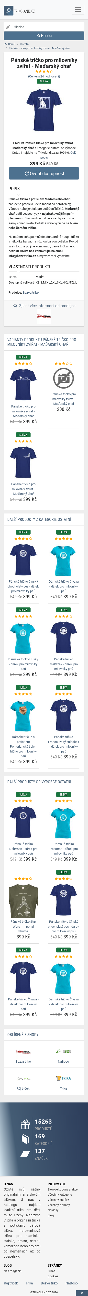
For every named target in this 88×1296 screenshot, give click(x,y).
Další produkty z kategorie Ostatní (39, 519)
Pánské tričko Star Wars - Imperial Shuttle (23, 926)
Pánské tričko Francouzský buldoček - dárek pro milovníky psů (63, 744)
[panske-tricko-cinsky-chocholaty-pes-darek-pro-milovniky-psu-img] (23, 559)
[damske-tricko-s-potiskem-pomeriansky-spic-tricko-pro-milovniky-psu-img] (23, 714)
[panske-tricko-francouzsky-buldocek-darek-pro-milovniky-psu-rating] (63, 694)
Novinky (53, 1210)
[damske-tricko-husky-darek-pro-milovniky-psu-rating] (23, 616)
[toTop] (82, 1293)
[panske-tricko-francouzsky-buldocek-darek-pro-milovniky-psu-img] (63, 714)
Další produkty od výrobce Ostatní (39, 782)
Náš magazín (13, 1271)
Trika (29, 1283)
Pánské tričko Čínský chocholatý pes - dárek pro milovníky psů (23, 586)
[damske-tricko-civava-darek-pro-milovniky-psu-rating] (63, 538)
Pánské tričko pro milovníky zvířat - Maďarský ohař (23, 411)
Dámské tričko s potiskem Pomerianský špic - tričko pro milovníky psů (23, 746)
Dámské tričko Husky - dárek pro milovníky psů (23, 664)
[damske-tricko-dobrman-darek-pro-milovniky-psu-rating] (63, 801)
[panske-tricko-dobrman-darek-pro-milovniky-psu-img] (23, 821)
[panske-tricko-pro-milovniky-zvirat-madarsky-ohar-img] (23, 384)
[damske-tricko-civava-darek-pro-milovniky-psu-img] (63, 559)
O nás (51, 1271)
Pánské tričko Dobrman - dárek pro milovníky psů (23, 848)
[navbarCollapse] (78, 10)
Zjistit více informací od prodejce (46, 305)
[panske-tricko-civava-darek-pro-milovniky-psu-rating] (23, 956)
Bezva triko (31, 292)
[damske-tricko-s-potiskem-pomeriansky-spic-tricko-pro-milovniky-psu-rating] (23, 694)
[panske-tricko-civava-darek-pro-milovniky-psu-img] (23, 977)
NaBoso (72, 1283)
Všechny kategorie (60, 1194)
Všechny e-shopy (59, 1205)
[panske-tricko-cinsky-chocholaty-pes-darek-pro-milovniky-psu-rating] (23, 538)
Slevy (51, 1215)
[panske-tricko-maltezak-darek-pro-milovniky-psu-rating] (63, 616)
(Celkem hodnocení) (44, 76)
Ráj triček (11, 1283)
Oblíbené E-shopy (22, 1034)
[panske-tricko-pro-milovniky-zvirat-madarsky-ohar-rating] (23, 363)
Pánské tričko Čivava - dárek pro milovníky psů (23, 1004)
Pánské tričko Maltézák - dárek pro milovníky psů (64, 664)
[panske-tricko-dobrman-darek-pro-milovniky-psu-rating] (23, 801)
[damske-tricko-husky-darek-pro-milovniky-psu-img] (23, 637)
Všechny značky (58, 1200)
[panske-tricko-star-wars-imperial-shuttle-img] (23, 899)
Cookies (53, 1276)
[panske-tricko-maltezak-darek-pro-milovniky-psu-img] (63, 637)
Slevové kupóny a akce (62, 1189)
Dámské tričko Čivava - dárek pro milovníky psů (64, 586)
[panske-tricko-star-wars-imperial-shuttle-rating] (23, 878)
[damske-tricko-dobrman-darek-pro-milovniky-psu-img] (63, 821)
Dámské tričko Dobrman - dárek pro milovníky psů (64, 848)
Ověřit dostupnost (47, 173)
